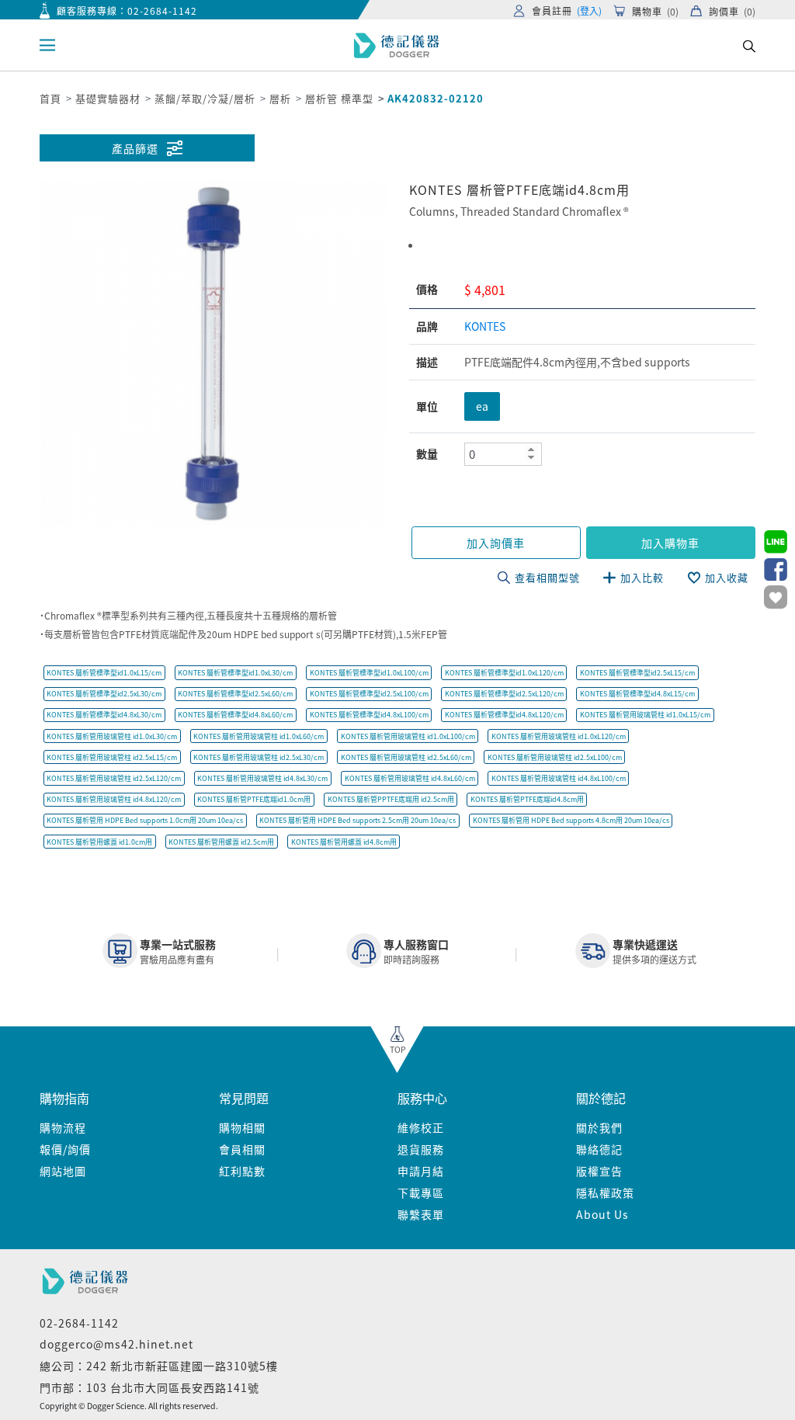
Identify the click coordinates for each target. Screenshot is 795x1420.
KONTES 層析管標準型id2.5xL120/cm (504, 694)
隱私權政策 (605, 1192)
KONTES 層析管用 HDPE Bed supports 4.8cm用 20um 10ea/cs (571, 820)
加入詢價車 (496, 542)
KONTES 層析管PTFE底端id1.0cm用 (254, 799)
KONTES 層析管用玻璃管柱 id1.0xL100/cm (408, 736)
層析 (280, 98)
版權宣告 (599, 1171)
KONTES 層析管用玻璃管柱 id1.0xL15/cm (645, 715)
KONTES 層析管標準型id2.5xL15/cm (637, 673)
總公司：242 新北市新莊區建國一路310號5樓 (159, 1365)
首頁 (50, 98)
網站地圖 (63, 1171)
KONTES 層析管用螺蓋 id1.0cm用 (99, 842)
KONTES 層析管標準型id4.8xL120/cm (504, 715)
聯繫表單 (421, 1214)
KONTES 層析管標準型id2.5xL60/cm (235, 694)
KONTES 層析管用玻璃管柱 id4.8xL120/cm (114, 799)
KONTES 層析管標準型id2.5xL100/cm (369, 694)
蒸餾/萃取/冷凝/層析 (204, 98)
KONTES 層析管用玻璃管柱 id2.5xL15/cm (112, 757)
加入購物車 (670, 542)
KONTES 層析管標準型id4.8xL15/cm (637, 694)
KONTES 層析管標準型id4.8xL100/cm (369, 715)
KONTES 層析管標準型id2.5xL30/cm (104, 694)
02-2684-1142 (162, 10)
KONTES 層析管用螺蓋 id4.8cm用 (344, 842)
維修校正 (421, 1127)
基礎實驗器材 (108, 98)
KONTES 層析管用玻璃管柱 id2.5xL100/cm (555, 757)
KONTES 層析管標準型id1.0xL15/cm (104, 673)
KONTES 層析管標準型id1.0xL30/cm (235, 673)
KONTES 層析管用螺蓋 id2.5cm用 (221, 842)
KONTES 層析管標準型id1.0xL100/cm (369, 673)
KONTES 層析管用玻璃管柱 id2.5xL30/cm (258, 757)
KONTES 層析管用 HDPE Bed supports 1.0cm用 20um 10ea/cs (145, 820)
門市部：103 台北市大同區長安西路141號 (149, 1387)
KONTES (484, 326)
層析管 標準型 (339, 98)
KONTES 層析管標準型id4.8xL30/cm (104, 715)
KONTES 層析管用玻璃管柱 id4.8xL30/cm (262, 778)
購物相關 (242, 1127)
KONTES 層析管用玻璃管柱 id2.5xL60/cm (406, 757)
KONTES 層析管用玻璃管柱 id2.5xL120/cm (114, 778)
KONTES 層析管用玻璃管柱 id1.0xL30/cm (112, 736)
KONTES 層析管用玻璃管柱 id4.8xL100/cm (558, 778)
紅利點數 (242, 1171)
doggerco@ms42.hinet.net (116, 1344)
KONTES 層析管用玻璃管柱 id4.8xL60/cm (410, 778)
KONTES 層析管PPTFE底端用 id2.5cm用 (391, 799)
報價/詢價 (65, 1149)
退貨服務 (421, 1149)
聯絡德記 (599, 1149)
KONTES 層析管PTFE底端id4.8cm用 (527, 799)
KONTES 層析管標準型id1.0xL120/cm (504, 673)
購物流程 (63, 1127)
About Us (602, 1214)
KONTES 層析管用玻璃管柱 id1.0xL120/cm (558, 736)
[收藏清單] (775, 597)
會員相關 (242, 1149)
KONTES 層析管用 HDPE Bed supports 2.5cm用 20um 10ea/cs (357, 820)
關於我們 (599, 1127)
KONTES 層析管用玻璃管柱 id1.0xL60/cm (258, 736)
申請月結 (421, 1171)
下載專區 (421, 1192)
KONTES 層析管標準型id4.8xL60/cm (235, 715)
